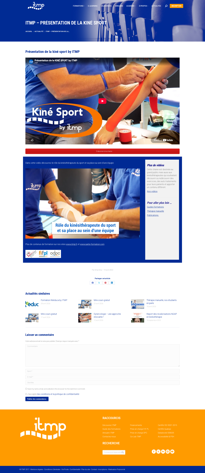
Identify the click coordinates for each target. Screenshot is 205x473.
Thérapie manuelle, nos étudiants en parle (162, 301)
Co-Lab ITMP (135, 437)
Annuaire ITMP (108, 433)
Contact (94, 469)
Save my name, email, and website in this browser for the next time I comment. (56, 389)
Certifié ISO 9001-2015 (167, 425)
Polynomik (121, 469)
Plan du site (85, 469)
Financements (136, 425)
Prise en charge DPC (138, 433)
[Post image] (31, 304)
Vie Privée (65, 469)
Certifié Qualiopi (164, 429)
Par (97, 270)
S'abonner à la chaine (104, 151)
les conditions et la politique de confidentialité (58, 394)
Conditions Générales (52, 469)
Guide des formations (111, 429)
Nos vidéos (152, 191)
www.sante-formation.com (92, 244)
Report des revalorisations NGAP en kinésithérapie (162, 315)
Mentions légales (36, 469)
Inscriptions (102, 469)
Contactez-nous (109, 437)
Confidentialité (75, 469)
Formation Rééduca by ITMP (54, 300)
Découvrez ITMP (109, 425)
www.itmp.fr (71, 244)
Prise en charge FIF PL (139, 429)
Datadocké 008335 (166, 433)
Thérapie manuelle (155, 211)
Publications (153, 215)
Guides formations (155, 207)
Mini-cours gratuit (102, 300)
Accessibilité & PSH (166, 437)
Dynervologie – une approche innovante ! (107, 315)
